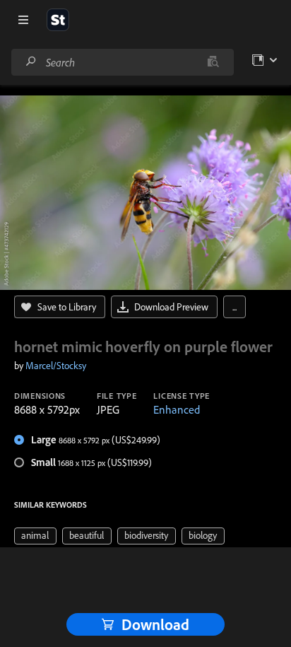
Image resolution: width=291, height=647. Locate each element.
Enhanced (176, 409)
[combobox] (122, 62)
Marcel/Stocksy (55, 365)
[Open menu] (23, 19)
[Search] (31, 62)
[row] (35, 535)
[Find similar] (213, 62)
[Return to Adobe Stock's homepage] (58, 19)
